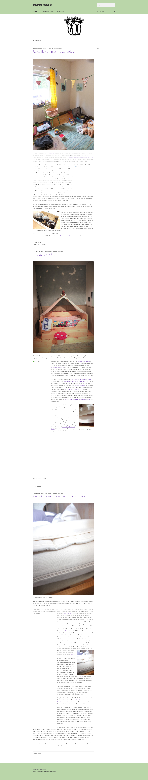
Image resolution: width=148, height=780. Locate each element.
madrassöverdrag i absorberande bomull (80, 379)
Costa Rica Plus (67, 613)
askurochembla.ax (42, 4)
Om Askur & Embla (48, 11)
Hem (36, 40)
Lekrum (39, 242)
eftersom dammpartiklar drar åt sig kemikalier (81, 157)
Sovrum (39, 486)
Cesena (67, 631)
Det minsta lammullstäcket (72, 389)
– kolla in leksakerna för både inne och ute (69, 236)
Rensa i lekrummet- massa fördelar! (54, 51)
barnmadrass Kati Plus (84, 361)
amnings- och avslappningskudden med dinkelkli (77, 399)
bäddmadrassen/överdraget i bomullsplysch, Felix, (76, 381)
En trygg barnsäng (44, 254)
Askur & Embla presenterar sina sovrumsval (59, 496)
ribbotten (80, 676)
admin (49, 48)
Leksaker (44, 244)
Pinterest (51, 153)
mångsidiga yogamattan (57, 367)
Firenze (73, 654)
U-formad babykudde (79, 385)
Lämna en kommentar (57, 48)
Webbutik (35, 11)
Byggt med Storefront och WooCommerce (44, 771)
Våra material (60, 11)
